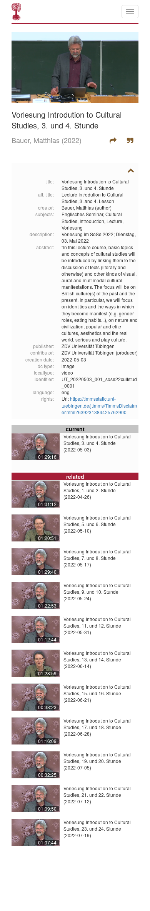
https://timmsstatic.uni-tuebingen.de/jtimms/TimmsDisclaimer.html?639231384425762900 (99, 405)
